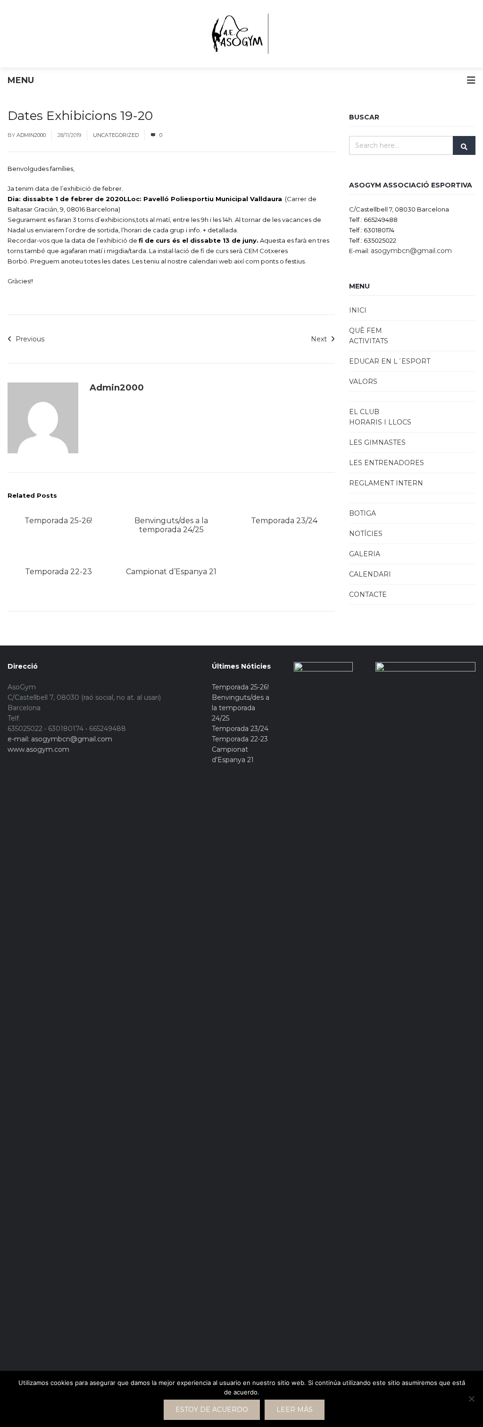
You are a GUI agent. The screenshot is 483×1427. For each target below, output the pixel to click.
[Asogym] (236, 33)
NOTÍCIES (366, 533)
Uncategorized (116, 135)
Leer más (294, 1409)
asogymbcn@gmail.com (411, 250)
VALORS (363, 381)
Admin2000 (31, 135)
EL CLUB (364, 412)
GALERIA (364, 554)
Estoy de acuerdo (211, 1409)
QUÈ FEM (365, 330)
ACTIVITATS (368, 341)
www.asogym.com (38, 749)
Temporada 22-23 (58, 571)
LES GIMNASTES (377, 442)
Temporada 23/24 (284, 520)
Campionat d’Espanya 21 (171, 571)
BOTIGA (362, 513)
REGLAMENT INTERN (386, 483)
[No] (471, 1398)
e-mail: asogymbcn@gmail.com (60, 739)
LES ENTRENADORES (386, 463)
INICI (357, 310)
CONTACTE (368, 594)
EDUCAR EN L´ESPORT (389, 361)
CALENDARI (370, 574)
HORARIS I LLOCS (380, 422)
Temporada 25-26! (58, 520)
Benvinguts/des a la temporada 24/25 (171, 525)
